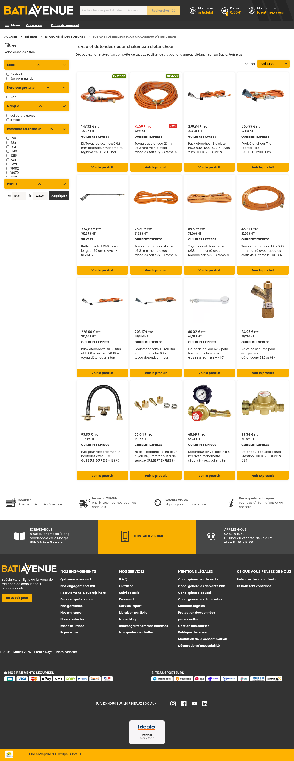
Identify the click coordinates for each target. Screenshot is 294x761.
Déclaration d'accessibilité (199, 646)
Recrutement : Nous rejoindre (83, 593)
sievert (15, 120)
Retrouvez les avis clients (256, 579)
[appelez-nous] (125, 541)
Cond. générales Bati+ (195, 593)
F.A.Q (123, 579)
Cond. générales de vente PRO (201, 586)
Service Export (130, 606)
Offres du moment (65, 25)
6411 (13, 160)
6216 (13, 155)
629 (13, 138)
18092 (14, 168)
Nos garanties (71, 606)
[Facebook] (184, 705)
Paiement (127, 599)
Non (13, 97)
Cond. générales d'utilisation (200, 599)
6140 (13, 151)
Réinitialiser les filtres (19, 52)
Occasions (34, 25)
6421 (13, 164)
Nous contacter (72, 619)
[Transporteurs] (220, 680)
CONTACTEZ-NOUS (148, 536)
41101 (13, 177)
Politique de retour (192, 632)
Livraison (126, 586)
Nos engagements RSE (78, 586)
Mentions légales (191, 606)
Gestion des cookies (193, 626)
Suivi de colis (129, 593)
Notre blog (127, 619)
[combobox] (130, 10)
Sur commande (22, 78)
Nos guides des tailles (136, 632)
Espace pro (69, 632)
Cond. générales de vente (198, 579)
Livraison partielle (133, 612)
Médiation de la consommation (202, 639)
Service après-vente (76, 599)
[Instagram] (173, 705)
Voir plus (235, 54)
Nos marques (71, 612)
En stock (16, 74)
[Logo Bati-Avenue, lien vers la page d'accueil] (38, 10)
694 (13, 147)
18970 (14, 173)
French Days (43, 652)
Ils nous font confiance (254, 586)
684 (13, 142)
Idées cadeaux (66, 652)
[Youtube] (194, 704)
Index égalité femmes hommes (143, 626)
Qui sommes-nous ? (76, 579)
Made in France (72, 626)
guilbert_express (22, 115)
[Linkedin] (204, 705)
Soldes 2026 (22, 652)
